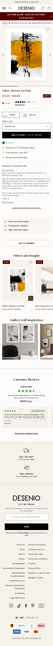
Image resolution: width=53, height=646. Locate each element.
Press (22, 549)
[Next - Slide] (50, 55)
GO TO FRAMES (26, 243)
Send (26, 527)
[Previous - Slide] (3, 55)
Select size (7, 121)
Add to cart (26, 135)
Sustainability (19, 563)
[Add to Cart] (30, 298)
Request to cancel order (39, 573)
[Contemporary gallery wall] (20, 342)
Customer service (36, 549)
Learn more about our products (26, 208)
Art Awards (20, 593)
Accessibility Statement (14, 568)
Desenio (34, 638)
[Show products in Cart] (49, 8)
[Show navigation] (4, 8)
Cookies (32, 563)
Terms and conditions (38, 559)
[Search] (10, 8)
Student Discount (17, 581)
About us (21, 545)
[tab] (9, 85)
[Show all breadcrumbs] (5, 23)
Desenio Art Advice (37, 545)
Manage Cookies (35, 578)
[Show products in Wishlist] (43, 8)
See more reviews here (26, 433)
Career (21, 559)
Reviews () (20, 105)
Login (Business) (17, 598)
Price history (8, 202)
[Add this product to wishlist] (47, 29)
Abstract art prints (19, 23)
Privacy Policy (23, 533)
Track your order (35, 554)
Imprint (21, 554)
